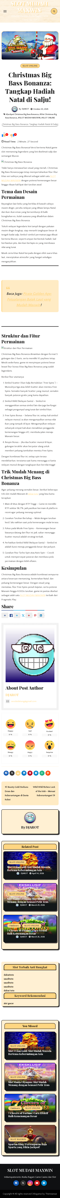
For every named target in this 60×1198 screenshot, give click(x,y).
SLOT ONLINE (30, 65)
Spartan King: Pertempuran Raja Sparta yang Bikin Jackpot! (27, 1146)
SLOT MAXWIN (18, 1139)
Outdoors (14, 925)
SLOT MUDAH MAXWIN (29, 118)
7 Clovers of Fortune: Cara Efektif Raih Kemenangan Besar (27, 932)
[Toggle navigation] (5, 11)
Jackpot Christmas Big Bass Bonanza (23, 114)
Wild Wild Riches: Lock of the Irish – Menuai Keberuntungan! (44, 791)
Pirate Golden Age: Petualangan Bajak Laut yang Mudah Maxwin (29, 299)
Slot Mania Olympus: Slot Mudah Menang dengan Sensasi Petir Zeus (27, 900)
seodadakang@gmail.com (23, 701)
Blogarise (37, 1194)
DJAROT (25, 109)
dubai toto (33, 494)
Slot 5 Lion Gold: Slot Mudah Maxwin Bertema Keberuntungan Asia (28, 868)
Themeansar (51, 1194)
